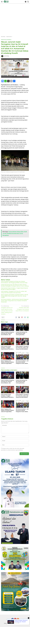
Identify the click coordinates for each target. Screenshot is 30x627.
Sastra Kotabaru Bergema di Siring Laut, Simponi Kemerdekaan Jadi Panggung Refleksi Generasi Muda (14, 282)
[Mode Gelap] (26, 2)
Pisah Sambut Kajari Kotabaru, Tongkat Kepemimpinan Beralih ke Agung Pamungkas (14, 288)
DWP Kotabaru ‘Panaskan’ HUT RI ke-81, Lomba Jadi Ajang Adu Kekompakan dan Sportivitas (14, 292)
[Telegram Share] (25, 317)
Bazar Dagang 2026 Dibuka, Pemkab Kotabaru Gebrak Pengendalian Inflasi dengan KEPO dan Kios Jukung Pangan (14, 296)
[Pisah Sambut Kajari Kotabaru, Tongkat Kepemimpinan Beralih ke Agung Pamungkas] (7, 341)
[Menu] (2, 1)
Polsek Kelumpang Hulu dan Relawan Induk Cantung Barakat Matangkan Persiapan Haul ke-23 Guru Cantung (15, 285)
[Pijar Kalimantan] (6, 1)
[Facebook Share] (16, 317)
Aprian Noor (6, 55)
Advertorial (3, 39)
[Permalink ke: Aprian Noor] (2, 56)
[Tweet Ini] (19, 317)
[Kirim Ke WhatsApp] (28, 317)
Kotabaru (9, 39)
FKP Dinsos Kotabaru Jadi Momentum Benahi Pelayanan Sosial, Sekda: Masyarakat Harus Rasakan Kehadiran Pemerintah (14, 301)
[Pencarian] (28, 2)
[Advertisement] (15, 19)
